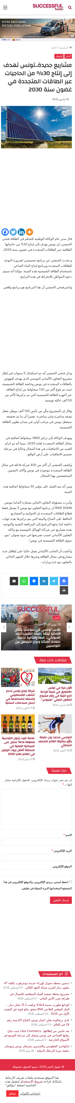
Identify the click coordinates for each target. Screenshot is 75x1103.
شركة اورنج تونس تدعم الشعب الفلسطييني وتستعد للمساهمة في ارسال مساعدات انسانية (20, 697)
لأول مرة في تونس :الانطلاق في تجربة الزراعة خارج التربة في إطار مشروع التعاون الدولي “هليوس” (56, 693)
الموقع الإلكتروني (62, 866)
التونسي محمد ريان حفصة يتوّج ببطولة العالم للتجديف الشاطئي (55, 741)
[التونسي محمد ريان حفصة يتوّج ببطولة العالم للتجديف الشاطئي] (55, 723)
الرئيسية (64, 47)
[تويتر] (54, 581)
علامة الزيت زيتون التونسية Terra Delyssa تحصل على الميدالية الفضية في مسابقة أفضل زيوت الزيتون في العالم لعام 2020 (18, 746)
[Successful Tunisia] (48, 7)
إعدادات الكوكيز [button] (30, 1093)
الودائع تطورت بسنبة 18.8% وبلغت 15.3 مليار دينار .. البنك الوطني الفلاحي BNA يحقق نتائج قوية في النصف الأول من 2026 (36, 1009)
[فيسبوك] (64, 581)
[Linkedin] (21, 232)
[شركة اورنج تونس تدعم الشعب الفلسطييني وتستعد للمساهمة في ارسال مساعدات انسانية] (18, 677)
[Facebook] (5, 232)
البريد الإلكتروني (62, 850)
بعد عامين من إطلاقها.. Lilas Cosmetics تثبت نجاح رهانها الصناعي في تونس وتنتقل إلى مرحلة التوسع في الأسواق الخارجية (36, 1035)
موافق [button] (12, 1093)
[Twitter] (13, 232)
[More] (29, 232)
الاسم (67, 835)
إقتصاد (59, 56)
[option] (36, 627)
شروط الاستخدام (31, 1081)
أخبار (54, 47)
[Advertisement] (37, 190)
